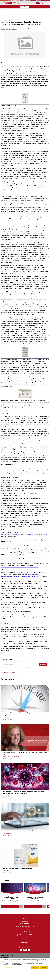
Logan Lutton (7, 795)
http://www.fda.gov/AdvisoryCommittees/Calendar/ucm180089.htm (19, 567)
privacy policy (27, 667)
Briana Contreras (8, 717)
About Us (25, 917)
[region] (25, 964)
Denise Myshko (7, 833)
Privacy (25, 924)
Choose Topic (23, 6)
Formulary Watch (13, 672)
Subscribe (42, 664)
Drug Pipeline (5, 672)
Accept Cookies (35, 967)
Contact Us (25, 921)
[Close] (47, 959)
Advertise (25, 918)
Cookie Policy (19, 964)
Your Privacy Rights (25, 928)
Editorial (25, 920)
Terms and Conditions (25, 923)
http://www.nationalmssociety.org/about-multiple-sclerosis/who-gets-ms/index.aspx (24, 534)
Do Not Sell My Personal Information (25, 926)
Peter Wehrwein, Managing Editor (11, 756)
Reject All (44, 967)
